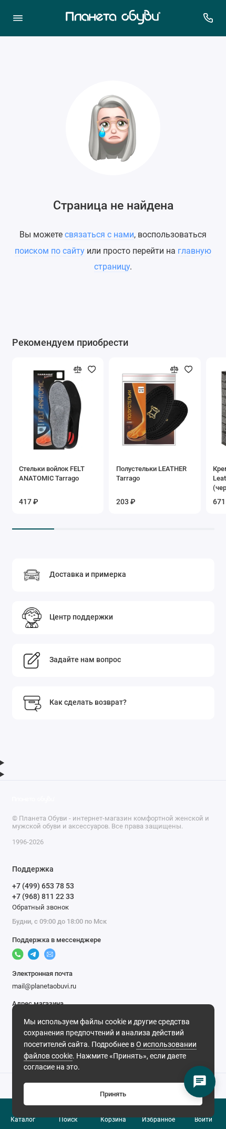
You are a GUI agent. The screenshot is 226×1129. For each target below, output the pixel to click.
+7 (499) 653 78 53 (43, 886)
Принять (113, 1094)
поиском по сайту (50, 251)
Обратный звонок (40, 907)
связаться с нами (99, 234)
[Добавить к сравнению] (78, 369)
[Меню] (18, 18)
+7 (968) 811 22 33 (43, 896)
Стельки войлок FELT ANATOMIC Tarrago (52, 473)
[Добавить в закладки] (92, 369)
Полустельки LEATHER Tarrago (151, 473)
